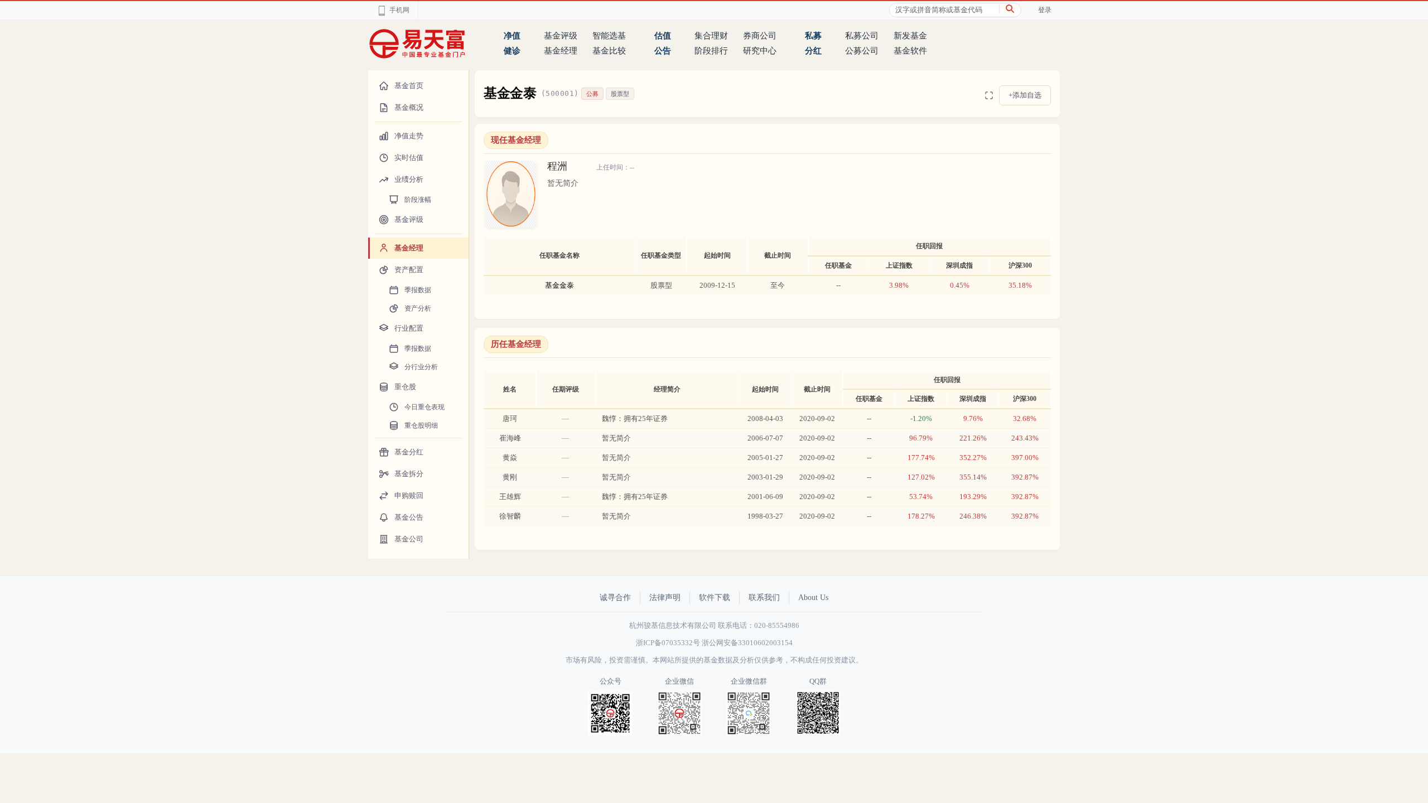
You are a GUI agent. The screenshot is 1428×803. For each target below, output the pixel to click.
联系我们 (764, 597)
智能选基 (609, 35)
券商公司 (759, 35)
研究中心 (759, 50)
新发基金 (910, 35)
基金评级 (560, 35)
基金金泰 (559, 285)
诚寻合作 (615, 597)
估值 (662, 35)
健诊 (512, 50)
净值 (512, 35)
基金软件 (910, 50)
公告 (662, 50)
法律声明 (665, 597)
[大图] (989, 95)
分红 (813, 50)
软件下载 (714, 597)
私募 (813, 35)
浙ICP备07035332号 (668, 642)
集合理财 (711, 35)
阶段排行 (711, 50)
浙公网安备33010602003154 (747, 642)
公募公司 (862, 50)
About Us (813, 597)
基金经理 (560, 50)
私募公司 (862, 35)
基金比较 (609, 50)
